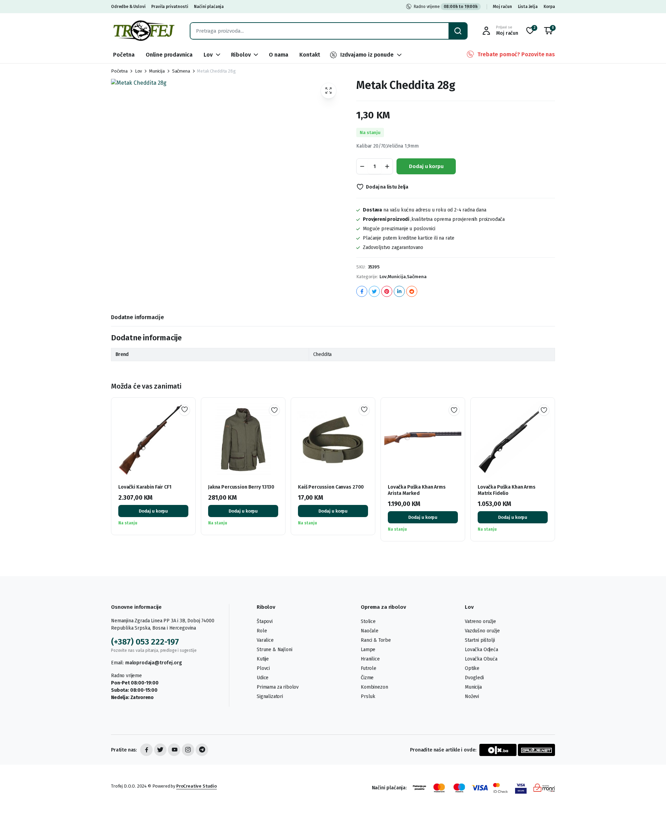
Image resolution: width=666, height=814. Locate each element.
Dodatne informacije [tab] (137, 317)
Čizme (367, 678)
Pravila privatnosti (169, 6)
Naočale (369, 631)
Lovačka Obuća (481, 659)
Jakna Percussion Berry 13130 (241, 487)
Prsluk (368, 696)
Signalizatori (270, 696)
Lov (208, 54)
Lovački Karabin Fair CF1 (144, 487)
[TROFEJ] (143, 30)
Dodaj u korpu (426, 166)
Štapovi (265, 621)
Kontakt (309, 54)
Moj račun (502, 6)
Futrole (368, 668)
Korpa (549, 6)
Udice (262, 678)
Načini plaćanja (209, 6)
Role (262, 631)
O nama (278, 54)
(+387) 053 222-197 (145, 642)
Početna (124, 54)
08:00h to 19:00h (461, 6)
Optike (472, 668)
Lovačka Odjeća (481, 650)
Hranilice (370, 659)
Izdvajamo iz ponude (367, 54)
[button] (548, 31)
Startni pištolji (480, 640)
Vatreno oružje (480, 621)
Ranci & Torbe (376, 640)
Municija (157, 71)
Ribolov (241, 54)
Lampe (368, 650)
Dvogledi (474, 678)
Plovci (263, 668)
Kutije (263, 659)
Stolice (368, 621)
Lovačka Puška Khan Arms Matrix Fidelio (507, 490)
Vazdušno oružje (482, 631)
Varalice (265, 640)
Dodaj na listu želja (387, 187)
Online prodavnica (169, 54)
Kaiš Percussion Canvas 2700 (331, 487)
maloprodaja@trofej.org (153, 663)
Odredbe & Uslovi (128, 6)
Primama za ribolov (278, 687)
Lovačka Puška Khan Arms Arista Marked (417, 490)
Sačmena (181, 71)
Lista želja (528, 6)
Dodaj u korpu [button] (153, 511)
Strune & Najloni (274, 650)
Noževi (472, 696)
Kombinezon (374, 687)
